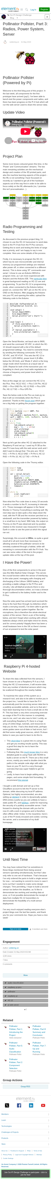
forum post (30, 400)
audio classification (16, 983)
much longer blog (32, 752)
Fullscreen (43, 335)
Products (4, 1138)
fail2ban (25, 803)
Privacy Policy (7, 1154)
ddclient (15, 797)
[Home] (10, 9)
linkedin (31, 1105)
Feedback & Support (17, 1151)
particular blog (40, 278)
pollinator (11, 992)
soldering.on (14, 42)
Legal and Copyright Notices (24, 1154)
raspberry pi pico (14, 987)
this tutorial (23, 780)
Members (5, 1114)
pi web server (13, 1005)
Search (26, 9)
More (8, 15)
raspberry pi (12, 996)
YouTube (43, 1105)
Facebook (19, 1105)
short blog (15, 741)
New (47, 16)
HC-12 (10, 1000)
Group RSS (25, 1087)
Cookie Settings (8, 1158)
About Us (4, 1151)
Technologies (6, 1126)
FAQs (29, 1151)
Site (21, 9)
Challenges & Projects (10, 1132)
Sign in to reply (15, 929)
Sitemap (39, 1154)
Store (3, 1144)
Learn (3, 1120)
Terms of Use (38, 1151)
